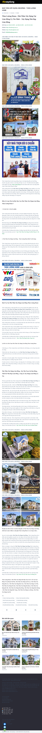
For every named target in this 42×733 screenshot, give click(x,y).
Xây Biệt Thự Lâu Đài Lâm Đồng (9, 602)
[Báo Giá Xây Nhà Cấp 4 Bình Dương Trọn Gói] (11, 626)
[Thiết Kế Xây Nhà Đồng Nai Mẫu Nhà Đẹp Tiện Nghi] (31, 626)
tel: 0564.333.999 (11, 25)
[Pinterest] (26, 610)
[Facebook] (7, 610)
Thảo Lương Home (16, 184)
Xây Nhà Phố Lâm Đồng (33, 604)
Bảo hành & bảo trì (6, 722)
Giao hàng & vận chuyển (7, 723)
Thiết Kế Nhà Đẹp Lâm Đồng (21, 600)
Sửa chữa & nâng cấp (6, 699)
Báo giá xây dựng (5, 702)
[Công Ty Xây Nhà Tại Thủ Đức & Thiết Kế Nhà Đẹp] (31, 660)
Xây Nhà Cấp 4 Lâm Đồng (22, 602)
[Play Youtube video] (21, 50)
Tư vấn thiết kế (5, 698)
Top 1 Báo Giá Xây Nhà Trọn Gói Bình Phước (26, 425)
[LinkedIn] (35, 610)
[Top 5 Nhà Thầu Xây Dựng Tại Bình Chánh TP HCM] (11, 660)
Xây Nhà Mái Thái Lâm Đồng (21, 604)
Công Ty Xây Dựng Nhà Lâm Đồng (22, 598)
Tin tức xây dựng (5, 696)
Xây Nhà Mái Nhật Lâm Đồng (8, 604)
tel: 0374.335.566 (29, 25)
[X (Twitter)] (16, 610)
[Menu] (39, 1)
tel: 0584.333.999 (20, 25)
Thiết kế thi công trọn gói (7, 700)
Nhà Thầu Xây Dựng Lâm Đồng (9, 600)
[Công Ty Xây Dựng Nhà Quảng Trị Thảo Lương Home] (31, 643)
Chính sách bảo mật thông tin (8, 719)
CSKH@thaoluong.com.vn (11, 32)
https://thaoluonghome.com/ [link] (12, 691)
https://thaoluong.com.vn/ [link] (11, 689)
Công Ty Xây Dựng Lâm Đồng (8, 598)
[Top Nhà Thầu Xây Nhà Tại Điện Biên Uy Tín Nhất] (11, 643)
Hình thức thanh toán (6, 720)
